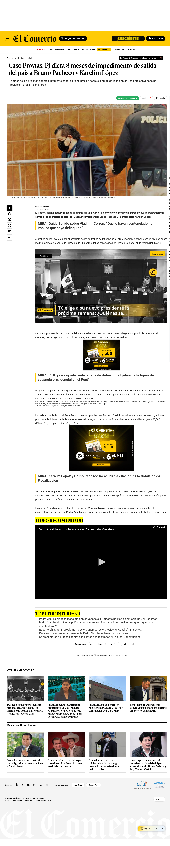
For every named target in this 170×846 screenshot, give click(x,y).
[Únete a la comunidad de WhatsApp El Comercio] (127, 98)
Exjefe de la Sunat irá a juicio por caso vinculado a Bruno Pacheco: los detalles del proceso (65, 763)
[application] (101, 562)
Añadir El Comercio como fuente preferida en (141, 58)
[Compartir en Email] (9, 232)
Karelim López (112, 644)
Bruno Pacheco (96, 644)
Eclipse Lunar (118, 49)
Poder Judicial (128, 644)
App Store (78, 785)
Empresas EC (104, 49)
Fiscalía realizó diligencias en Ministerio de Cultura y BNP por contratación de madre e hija (106, 707)
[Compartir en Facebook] (9, 220)
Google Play (93, 785)
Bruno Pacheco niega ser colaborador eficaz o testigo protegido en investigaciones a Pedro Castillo (105, 765)
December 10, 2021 (72, 405)
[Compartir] (9, 208)
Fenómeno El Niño (56, 49)
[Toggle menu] (7, 38)
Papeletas (130, 49)
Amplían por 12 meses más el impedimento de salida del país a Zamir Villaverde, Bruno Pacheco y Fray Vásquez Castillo (148, 765)
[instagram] (28, 784)
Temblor (84, 49)
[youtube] (34, 784)
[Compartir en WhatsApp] (9, 214)
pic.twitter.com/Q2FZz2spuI (95, 403)
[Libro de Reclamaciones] (159, 785)
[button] (101, 561)
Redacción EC (43, 206)
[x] (22, 784)
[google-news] (46, 784)
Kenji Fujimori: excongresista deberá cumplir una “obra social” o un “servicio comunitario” (148, 707)
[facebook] (16, 784)
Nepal (92, 49)
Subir (158, 799)
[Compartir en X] (9, 226)
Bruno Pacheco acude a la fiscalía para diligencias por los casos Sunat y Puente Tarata (25, 763)
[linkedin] (40, 784)
